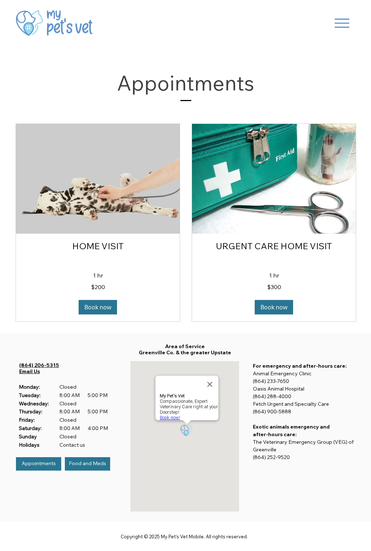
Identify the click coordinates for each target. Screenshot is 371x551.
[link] (97, 246)
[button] (98, 307)
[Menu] (341, 23)
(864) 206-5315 (39, 365)
